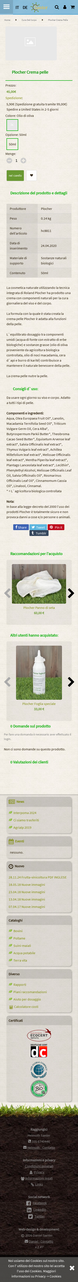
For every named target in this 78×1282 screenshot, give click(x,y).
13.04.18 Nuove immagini (27, 899)
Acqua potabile (23, 953)
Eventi (19, 841)
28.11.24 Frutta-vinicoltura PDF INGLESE (38, 877)
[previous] (7, 594)
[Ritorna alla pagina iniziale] (41, 7)
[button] (31, 175)
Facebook (40, 1203)
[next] (71, 594)
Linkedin (39, 1209)
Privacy (39, 1172)
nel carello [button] (15, 175)
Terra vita (19, 960)
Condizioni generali (39, 1166)
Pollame (18, 938)
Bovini (17, 931)
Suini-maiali (21, 945)
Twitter (40, 1216)
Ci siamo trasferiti (25, 820)
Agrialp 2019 (21, 827)
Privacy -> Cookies (48, 1276)
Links (39, 1184)
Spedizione (13, 98)
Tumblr (40, 533)
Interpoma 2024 (24, 813)
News (20, 801)
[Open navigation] (6, 7)
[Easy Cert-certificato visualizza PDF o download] (39, 1096)
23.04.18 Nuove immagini (27, 892)
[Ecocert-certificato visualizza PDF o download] (39, 1040)
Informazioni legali (39, 1178)
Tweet (40, 527)
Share (22, 527)
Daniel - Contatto (41, 1241)
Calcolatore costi (26, 1006)
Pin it (57, 527)
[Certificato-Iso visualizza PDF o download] (39, 1059)
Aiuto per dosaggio (26, 999)
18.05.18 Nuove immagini (27, 884)
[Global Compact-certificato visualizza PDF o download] (39, 1077)
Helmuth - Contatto (41, 1147)
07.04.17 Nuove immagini (27, 906)
